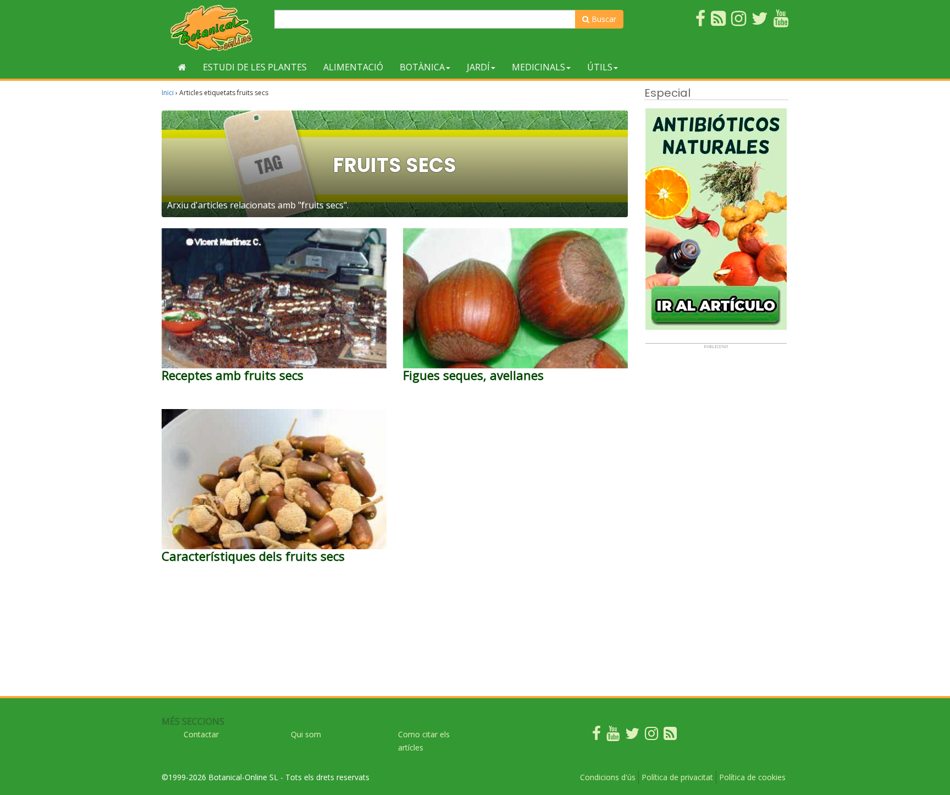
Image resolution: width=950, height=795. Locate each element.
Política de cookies (752, 777)
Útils (599, 67)
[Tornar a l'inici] (182, 67)
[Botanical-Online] (214, 27)
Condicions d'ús (608, 777)
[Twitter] (632, 736)
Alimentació (353, 67)
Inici (168, 92)
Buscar (602, 19)
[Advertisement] (716, 514)
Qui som (306, 734)
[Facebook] (596, 736)
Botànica (422, 67)
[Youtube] (613, 736)
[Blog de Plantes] (670, 736)
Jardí (478, 67)
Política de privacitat (677, 777)
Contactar (201, 734)
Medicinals (538, 67)
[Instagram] (651, 736)
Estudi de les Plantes (255, 67)
